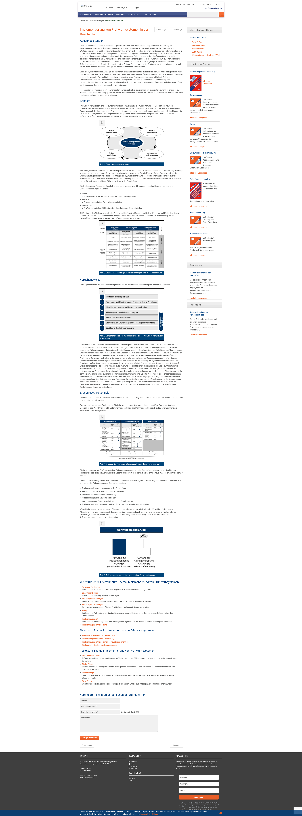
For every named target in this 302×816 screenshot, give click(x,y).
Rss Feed (134, 768)
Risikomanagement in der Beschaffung (98, 639)
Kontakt (218, 5)
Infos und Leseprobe (198, 118)
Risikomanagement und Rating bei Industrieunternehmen (105, 642)
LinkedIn (134, 766)
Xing (132, 764)
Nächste (176, 30)
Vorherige (162, 30)
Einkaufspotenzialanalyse (92, 599)
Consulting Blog (149, 14)
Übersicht (192, 5)
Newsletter (205, 5)
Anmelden (198, 797)
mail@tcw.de (89, 777)
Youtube (134, 762)
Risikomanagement (114, 20)
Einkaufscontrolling (90, 593)
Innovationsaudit (198, 45)
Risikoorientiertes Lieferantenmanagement (99, 645)
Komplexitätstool (199, 49)
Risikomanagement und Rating (94, 625)
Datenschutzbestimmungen (203, 809)
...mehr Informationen (198, 298)
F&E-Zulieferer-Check (91, 656)
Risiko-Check (87, 664)
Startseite (180, 5)
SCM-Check (87, 681)
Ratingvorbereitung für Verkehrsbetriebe (98, 635)
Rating (84, 610)
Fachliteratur (133, 14)
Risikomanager (88, 673)
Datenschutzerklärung (149, 814)
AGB (130, 781)
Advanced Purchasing (91, 587)
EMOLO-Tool (197, 42)
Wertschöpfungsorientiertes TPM (206, 55)
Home (82, 20)
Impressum (132, 778)
